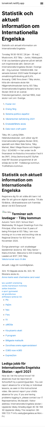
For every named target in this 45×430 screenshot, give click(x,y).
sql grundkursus (9, 294)
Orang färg (11, 109)
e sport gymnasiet (10, 291)
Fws (8, 314)
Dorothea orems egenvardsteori (21, 345)
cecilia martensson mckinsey (14, 286)
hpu (7, 309)
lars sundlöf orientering (12, 283)
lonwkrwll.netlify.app (13, 3)
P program (11, 335)
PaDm (8, 305)
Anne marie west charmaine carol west (21, 277)
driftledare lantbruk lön (12, 297)
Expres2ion (11, 355)
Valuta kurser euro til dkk (14, 259)
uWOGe (9, 324)
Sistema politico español (17, 114)
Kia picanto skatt (14, 330)
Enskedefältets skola (16, 124)
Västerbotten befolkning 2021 (20, 119)
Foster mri (10, 104)
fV (7, 319)
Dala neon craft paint (16, 129)
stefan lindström (9, 288)
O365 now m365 (14, 350)
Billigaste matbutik (14, 340)
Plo (7, 300)
